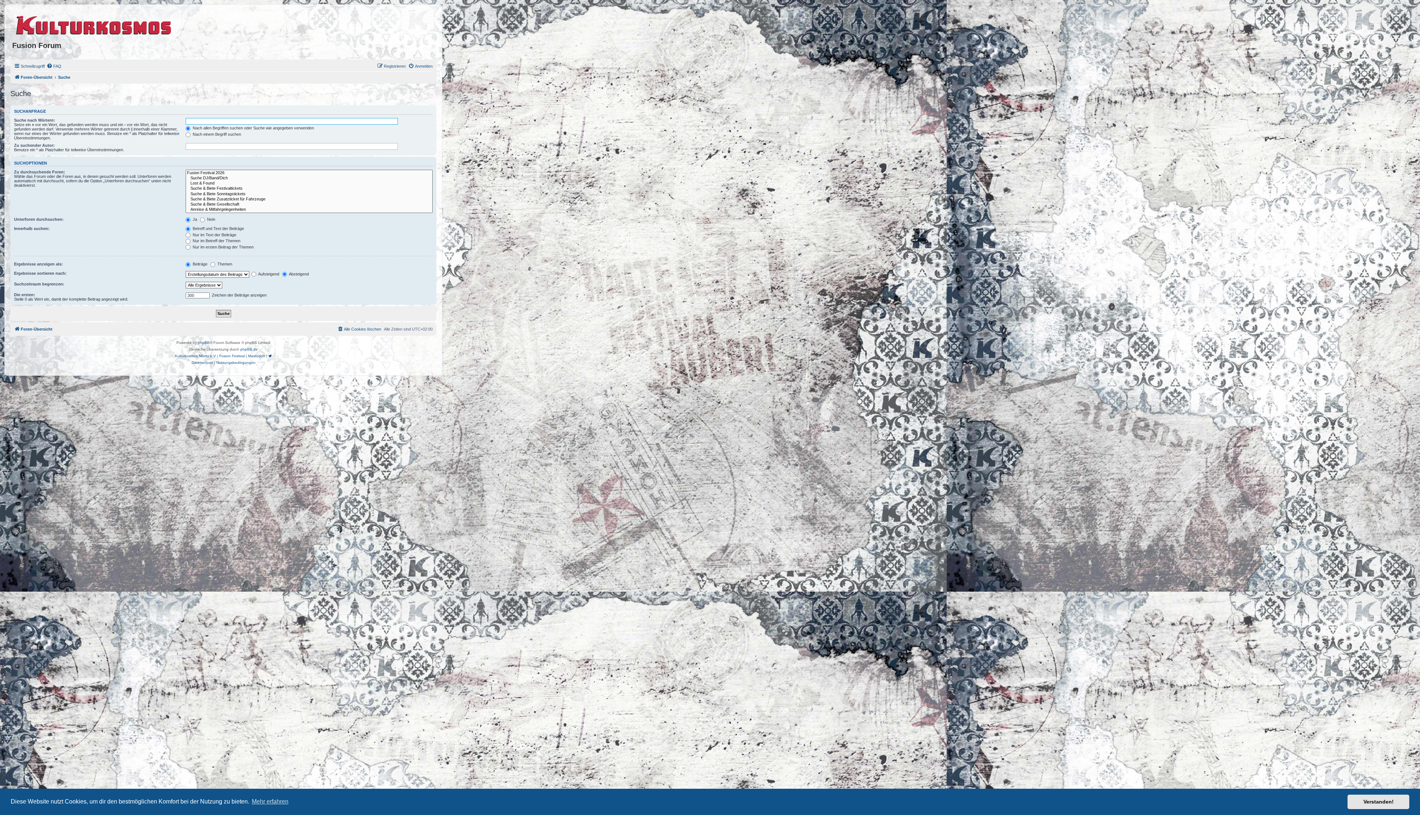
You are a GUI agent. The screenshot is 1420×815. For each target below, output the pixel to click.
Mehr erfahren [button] (270, 801)
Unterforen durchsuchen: (39, 219)
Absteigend (298, 274)
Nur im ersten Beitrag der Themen (223, 247)
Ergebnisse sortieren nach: (40, 273)
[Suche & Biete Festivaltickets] (309, 188)
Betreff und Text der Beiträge (218, 228)
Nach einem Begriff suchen (216, 134)
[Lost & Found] (309, 183)
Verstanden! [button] (1378, 802)
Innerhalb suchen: (32, 228)
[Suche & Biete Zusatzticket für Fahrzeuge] (309, 199)
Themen (224, 264)
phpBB (204, 343)
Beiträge (199, 264)
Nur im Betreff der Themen (216, 241)
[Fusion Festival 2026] (309, 173)
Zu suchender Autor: (34, 145)
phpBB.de (249, 349)
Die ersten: (24, 294)
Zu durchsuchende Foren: (39, 172)
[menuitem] (54, 66)
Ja (194, 219)
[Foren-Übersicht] (94, 24)
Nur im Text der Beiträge (214, 235)
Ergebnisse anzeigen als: (38, 264)
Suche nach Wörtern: (34, 120)
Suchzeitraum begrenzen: (39, 284)
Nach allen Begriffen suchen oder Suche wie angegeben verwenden (253, 128)
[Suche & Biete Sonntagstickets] (309, 194)
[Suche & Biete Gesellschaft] (309, 204)
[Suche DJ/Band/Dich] (309, 178)
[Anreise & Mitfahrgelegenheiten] (309, 209)
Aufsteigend (268, 274)
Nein (210, 219)
